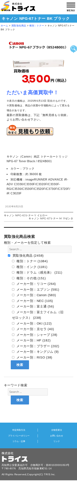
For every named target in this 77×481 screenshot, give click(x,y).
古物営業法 (56, 430)
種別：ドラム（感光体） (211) (39, 272)
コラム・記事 (18, 441)
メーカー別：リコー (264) (36, 284)
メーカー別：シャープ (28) (36, 335)
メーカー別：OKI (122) (34, 323)
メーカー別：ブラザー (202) (37, 346)
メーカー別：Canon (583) (36, 295)
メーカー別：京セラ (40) (35, 329)
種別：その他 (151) (31, 278)
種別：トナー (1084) (32, 261)
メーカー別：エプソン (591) (37, 289)
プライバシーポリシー (19, 435)
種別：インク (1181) (31, 267)
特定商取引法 (18, 430)
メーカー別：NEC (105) (34, 301)
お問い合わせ (56, 435)
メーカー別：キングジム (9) (37, 351)
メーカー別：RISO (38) (34, 357)
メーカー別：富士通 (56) (35, 306)
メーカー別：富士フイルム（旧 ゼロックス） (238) (38, 315)
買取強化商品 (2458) (27, 255)
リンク (56, 441)
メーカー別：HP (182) (33, 340)
